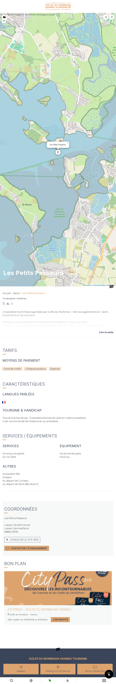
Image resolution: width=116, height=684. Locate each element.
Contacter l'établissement (29, 548)
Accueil (7, 293)
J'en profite (60, 619)
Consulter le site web (24, 539)
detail (16, 293)
